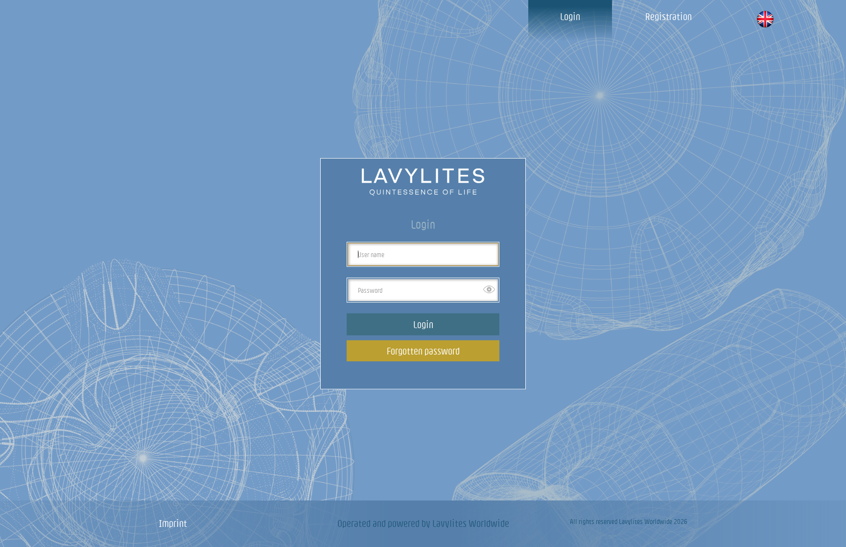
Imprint (173, 523)
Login (570, 16)
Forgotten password (423, 351)
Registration (668, 16)
